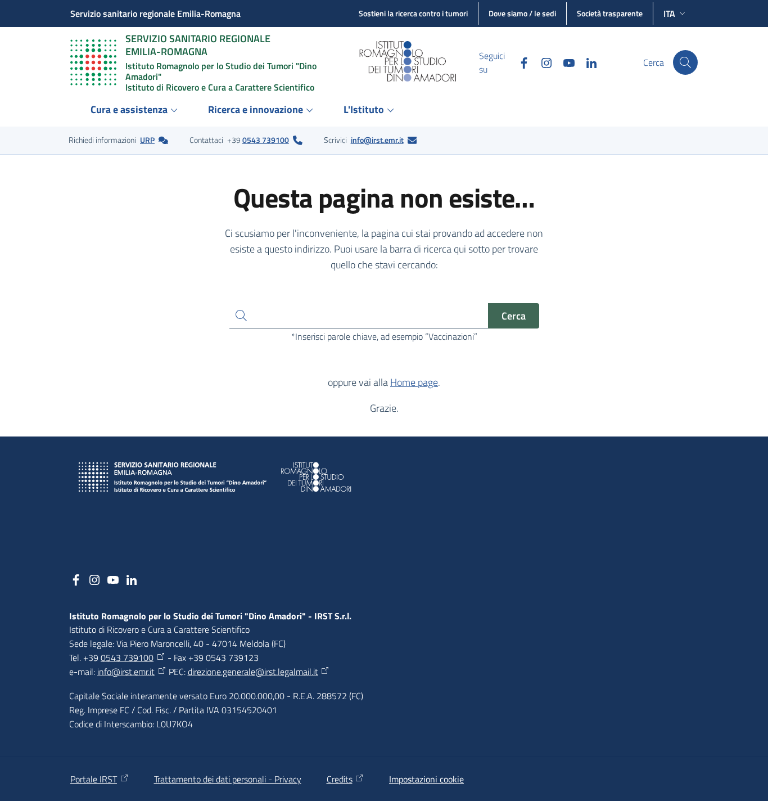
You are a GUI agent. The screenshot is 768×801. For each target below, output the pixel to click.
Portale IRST (93, 779)
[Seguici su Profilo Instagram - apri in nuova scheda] (542, 62)
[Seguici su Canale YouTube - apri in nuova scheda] (564, 62)
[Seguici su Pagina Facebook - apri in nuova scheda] (519, 62)
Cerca (514, 315)
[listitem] (118, 140)
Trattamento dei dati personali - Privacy (227, 779)
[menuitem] (136, 110)
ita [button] (669, 13)
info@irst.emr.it (377, 140)
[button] (685, 62)
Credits (340, 779)
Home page (414, 382)
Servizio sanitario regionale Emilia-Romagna (155, 13)
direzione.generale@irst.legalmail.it (253, 671)
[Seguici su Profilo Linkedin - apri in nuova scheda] (587, 62)
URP (147, 140)
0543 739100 (265, 140)
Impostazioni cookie (426, 779)
